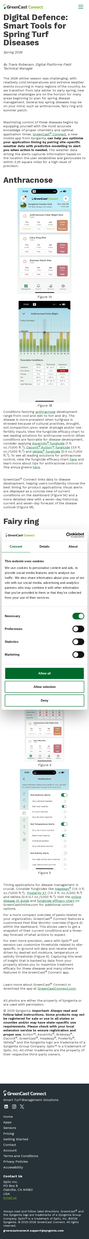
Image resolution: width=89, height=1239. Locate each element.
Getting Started (15, 1139)
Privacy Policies (15, 1161)
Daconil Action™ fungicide (48, 447)
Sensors (9, 1128)
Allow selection (45, 687)
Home (8, 1117)
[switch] (78, 629)
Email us (10, 1198)
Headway (63, 889)
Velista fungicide (46, 451)
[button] (81, 7)
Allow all (44, 673)
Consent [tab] (16, 546)
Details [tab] (45, 546)
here (73, 459)
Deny (44, 700)
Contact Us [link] (13, 1176)
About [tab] (73, 546)
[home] (23, 7)
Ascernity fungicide (48, 443)
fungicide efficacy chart (56, 901)
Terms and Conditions (20, 1156)
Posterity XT (37, 893)
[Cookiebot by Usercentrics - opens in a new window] (66, 535)
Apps (7, 1122)
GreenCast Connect (49, 134)
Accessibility (13, 1167)
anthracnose (45, 412)
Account (10, 1150)
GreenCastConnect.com (57, 988)
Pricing (8, 1134)
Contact (9, 1145)
